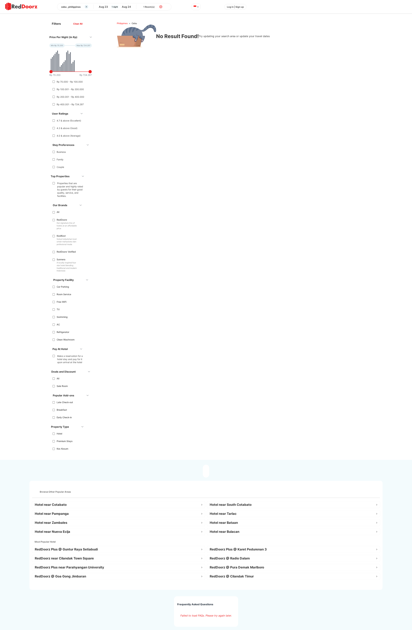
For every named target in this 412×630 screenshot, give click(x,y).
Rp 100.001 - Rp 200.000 (70, 89)
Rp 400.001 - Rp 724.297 (70, 104)
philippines (122, 23)
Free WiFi (61, 301)
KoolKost (61, 235)
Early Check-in (64, 417)
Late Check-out (65, 402)
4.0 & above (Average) (68, 135)
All (58, 212)
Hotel (59, 433)
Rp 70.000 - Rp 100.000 (70, 81)
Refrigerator (63, 332)
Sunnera (61, 259)
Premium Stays (65, 441)
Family (60, 159)
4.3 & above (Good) (67, 128)
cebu (134, 23)
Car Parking (63, 286)
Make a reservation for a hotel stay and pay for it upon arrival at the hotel (70, 359)
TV (58, 309)
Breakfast (62, 409)
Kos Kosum (62, 448)
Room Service (64, 294)
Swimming (62, 317)
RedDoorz (62, 219)
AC (58, 324)
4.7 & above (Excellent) (69, 120)
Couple (60, 167)
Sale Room (62, 386)
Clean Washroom (66, 339)
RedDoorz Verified (66, 251)
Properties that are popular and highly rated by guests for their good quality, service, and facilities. (70, 189)
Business (61, 152)
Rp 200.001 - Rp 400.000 (70, 96)
